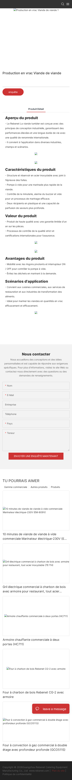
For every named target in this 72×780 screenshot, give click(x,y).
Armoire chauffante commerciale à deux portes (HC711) (31, 642)
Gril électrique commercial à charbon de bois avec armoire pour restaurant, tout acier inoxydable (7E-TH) (34, 589)
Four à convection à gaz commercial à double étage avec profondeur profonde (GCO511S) (35, 747)
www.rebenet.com (39, 770)
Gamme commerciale (15, 487)
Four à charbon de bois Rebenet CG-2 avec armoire (33, 695)
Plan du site (58, 770)
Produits (55, 487)
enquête (13, 92)
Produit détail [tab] (36, 109)
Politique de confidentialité (17, 774)
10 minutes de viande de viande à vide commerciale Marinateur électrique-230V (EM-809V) (35, 536)
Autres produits (39, 487)
